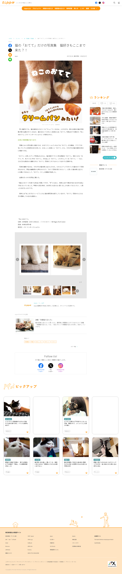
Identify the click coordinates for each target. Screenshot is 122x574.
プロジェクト (37, 8)
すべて (94, 103)
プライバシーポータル (70, 561)
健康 (87, 8)
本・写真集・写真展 (29, 38)
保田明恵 (8, 460)
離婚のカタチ (8, 553)
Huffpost (30, 543)
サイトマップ (20, 561)
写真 (32, 342)
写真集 (27, 342)
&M (6, 539)
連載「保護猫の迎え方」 (44, 320)
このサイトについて (10, 561)
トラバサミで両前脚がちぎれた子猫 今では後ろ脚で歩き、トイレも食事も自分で (16, 423)
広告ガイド (14, 564)
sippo (51, 536)
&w (10, 539)
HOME (10, 38)
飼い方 (76, 8)
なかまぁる (52, 546)
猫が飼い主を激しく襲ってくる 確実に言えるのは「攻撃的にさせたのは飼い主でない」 (46, 464)
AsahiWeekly (97, 543)
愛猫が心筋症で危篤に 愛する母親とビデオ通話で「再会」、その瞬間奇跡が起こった (16, 464)
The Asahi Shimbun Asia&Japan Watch (103, 539)
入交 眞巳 (37, 460)
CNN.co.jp (30, 539)
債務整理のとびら (54, 549)
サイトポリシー (29, 561)
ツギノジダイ (75, 543)
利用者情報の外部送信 (52, 561)
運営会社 (7, 564)
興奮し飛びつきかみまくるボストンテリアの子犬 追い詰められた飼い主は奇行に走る (105, 464)
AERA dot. (30, 546)
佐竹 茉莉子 (8, 419)
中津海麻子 (96, 460)
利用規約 (61, 561)
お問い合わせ (22, 564)
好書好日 (52, 543)
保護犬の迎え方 (48, 8)
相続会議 (74, 539)
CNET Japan (31, 536)
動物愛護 (69, 8)
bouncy (29, 549)
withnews (7, 549)
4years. (74, 536)
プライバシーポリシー (39, 561)
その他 (93, 8)
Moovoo (7, 546)
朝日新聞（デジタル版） (11, 536)
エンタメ (18, 38)
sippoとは (27, 8)
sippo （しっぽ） (39, 303)
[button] (21, 291)
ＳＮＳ (54, 342)
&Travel (14, 539)
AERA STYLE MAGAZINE (33, 553)
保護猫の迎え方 (60, 8)
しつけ (82, 8)
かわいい (47, 342)
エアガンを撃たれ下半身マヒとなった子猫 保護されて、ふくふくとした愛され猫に (75, 423)
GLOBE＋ (52, 539)
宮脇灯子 (67, 460)
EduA (6, 543)
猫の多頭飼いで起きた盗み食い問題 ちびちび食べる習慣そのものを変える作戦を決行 (75, 464)
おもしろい (39, 342)
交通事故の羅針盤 (76, 546)
